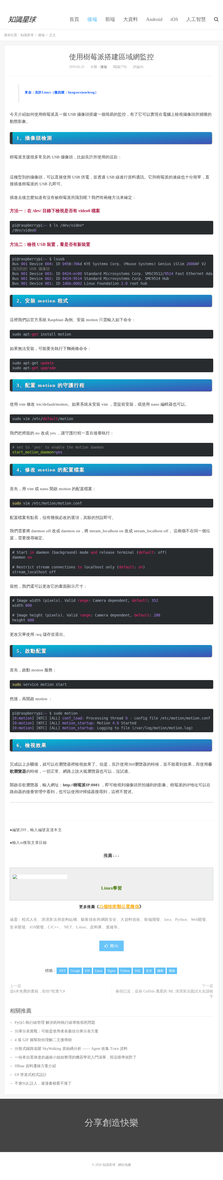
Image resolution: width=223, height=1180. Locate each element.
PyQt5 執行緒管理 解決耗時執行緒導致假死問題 (55, 1023)
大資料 (130, 19)
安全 (149, 971)
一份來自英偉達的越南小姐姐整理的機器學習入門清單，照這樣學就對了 (76, 1057)
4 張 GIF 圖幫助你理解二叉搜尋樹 (43, 1040)
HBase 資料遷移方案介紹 (35, 1066)
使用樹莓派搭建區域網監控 (111, 57)
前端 (110, 19)
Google (75, 971)
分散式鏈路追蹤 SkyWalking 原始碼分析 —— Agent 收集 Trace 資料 (71, 1049)
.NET (62, 971)
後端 (92, 19)
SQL (138, 971)
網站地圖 (124, 1165)
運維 (172, 971)
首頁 (74, 19)
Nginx (111, 971)
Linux (99, 971)
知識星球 (22, 19)
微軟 (160, 971)
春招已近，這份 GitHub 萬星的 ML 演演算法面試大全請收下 (164, 994)
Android (154, 19)
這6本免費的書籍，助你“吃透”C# (37, 991)
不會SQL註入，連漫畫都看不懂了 (43, 1083)
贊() (114, 946)
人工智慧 (196, 19)
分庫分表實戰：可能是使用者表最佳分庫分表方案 (56, 1031)
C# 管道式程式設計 (31, 1075)
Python (125, 971)
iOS (174, 19)
